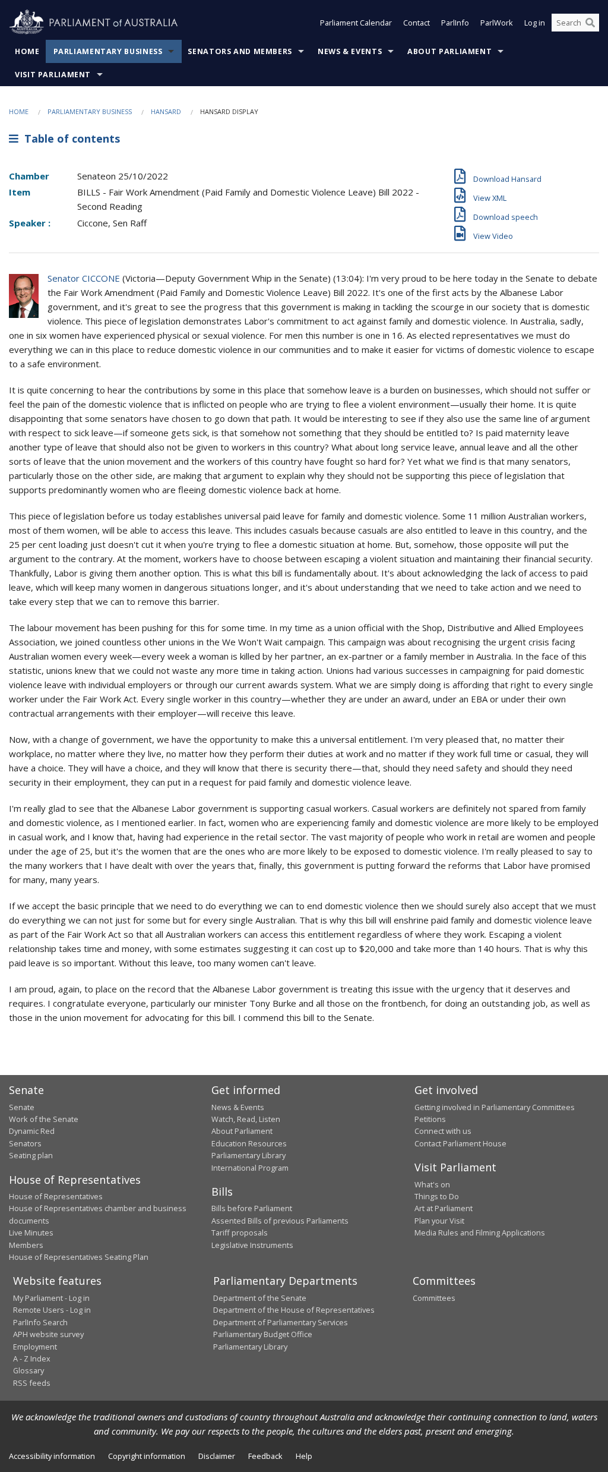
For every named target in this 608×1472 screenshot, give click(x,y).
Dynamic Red (32, 1131)
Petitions (430, 1119)
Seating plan (31, 1155)
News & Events (350, 51)
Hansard (166, 111)
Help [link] (304, 1456)
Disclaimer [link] (216, 1456)
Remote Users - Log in (52, 1309)
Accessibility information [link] (52, 1456)
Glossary (28, 1370)
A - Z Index (31, 1358)
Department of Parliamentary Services (280, 1322)
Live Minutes (31, 1232)
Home (27, 51)
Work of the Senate (43, 1119)
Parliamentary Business (108, 51)
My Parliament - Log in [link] (51, 1298)
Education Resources (249, 1143)
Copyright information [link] (146, 1456)
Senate (21, 1107)
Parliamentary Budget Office (262, 1334)
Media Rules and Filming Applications (479, 1232)
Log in (534, 22)
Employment (35, 1346)
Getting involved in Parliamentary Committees (494, 1107)
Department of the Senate (259, 1298)
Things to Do (436, 1196)
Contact (416, 22)
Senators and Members (240, 51)
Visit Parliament (53, 75)
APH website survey (48, 1334)
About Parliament (449, 51)
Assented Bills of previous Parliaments (280, 1220)
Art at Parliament (443, 1208)
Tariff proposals (239, 1232)
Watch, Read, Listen (245, 1119)
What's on (432, 1184)
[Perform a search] (590, 22)
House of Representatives (56, 1196)
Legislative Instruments (252, 1245)
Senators (25, 1143)
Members (26, 1245)
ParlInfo (455, 22)
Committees (434, 1298)
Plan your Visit (439, 1220)
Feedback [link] (265, 1456)
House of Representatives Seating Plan (78, 1257)
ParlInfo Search (40, 1322)
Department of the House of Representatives (294, 1309)
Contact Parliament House (460, 1143)
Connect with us (442, 1131)
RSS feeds (31, 1383)
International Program (250, 1167)
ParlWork (496, 22)
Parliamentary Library (248, 1155)
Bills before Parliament (251, 1208)
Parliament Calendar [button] (356, 22)
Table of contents (69, 138)
